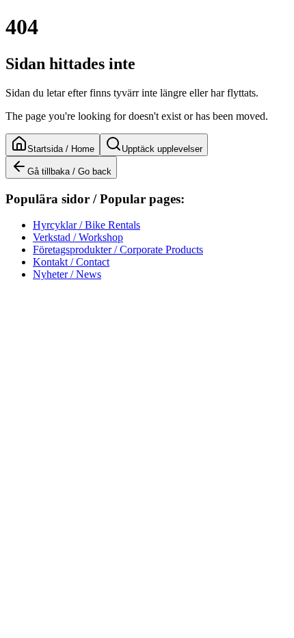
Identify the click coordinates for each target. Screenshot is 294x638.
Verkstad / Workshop (78, 237)
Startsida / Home (60, 149)
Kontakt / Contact (71, 262)
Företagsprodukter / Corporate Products (118, 249)
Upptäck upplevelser (162, 149)
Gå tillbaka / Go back (69, 171)
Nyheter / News (67, 274)
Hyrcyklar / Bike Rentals (86, 225)
